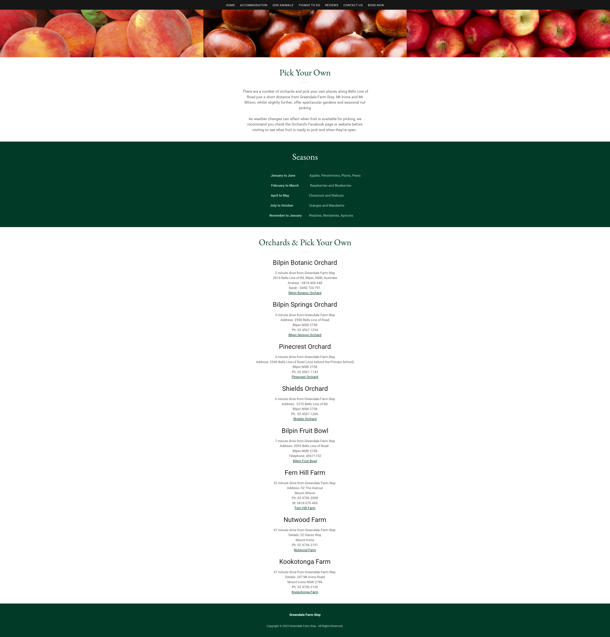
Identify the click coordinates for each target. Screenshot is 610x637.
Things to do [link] (309, 5)
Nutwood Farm (305, 550)
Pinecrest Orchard (305, 377)
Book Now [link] (376, 5)
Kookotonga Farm (305, 592)
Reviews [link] (331, 5)
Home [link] (230, 5)
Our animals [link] (283, 5)
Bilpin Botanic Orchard (304, 293)
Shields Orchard (305, 419)
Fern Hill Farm (305, 508)
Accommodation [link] (254, 5)
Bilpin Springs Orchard (304, 335)
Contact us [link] (353, 5)
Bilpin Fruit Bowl (305, 461)
